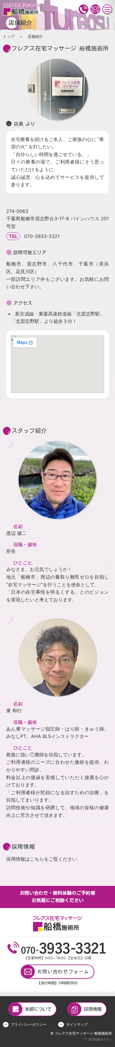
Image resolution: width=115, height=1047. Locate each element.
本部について (38, 1009)
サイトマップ (77, 1024)
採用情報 (92, 1009)
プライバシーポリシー (28, 1024)
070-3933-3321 (42, 236)
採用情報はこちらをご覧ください (41, 859)
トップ (8, 36)
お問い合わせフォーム (63, 971)
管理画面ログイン (100, 1039)
